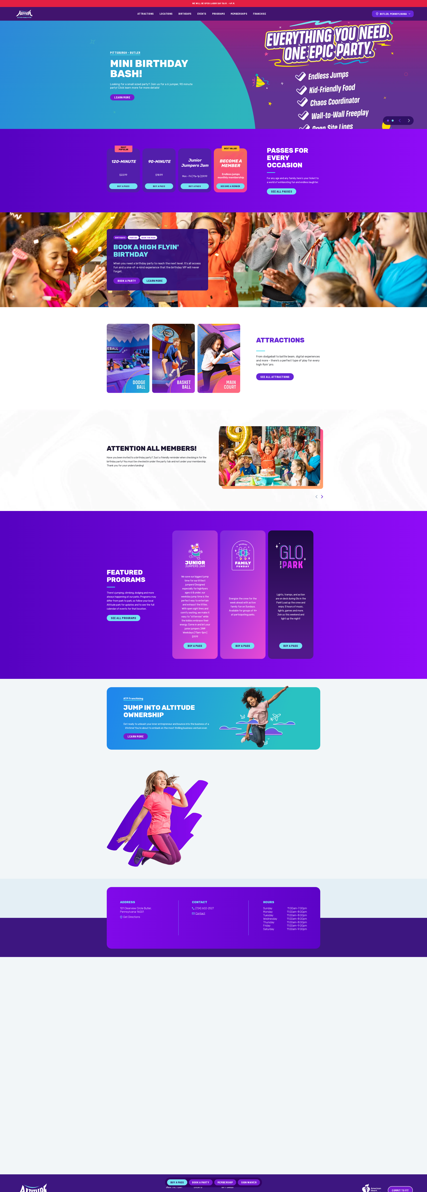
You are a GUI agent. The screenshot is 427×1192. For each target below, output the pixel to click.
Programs (218, 13)
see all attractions (275, 388)
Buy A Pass (195, 657)
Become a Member (230, 198)
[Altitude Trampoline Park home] (24, 14)
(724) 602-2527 (204, 920)
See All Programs (123, 629)
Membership (225, 1182)
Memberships (239, 13)
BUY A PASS (123, 198)
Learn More (155, 292)
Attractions (145, 13)
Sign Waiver (249, 1182)
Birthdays (184, 13)
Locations (166, 13)
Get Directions (131, 928)
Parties (133, 249)
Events (201, 13)
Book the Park (148, 249)
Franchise (259, 13)
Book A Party (127, 292)
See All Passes (281, 203)
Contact (200, 925)
